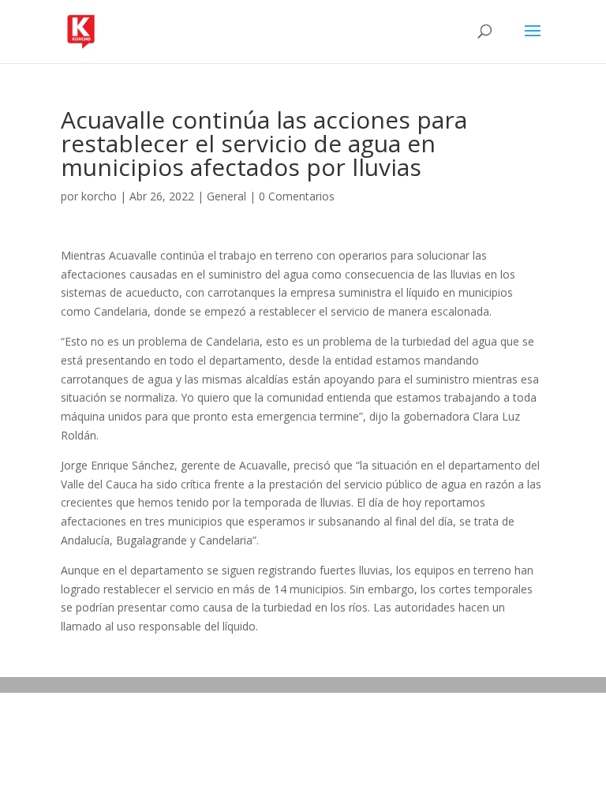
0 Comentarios (297, 196)
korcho (99, 196)
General (226, 196)
